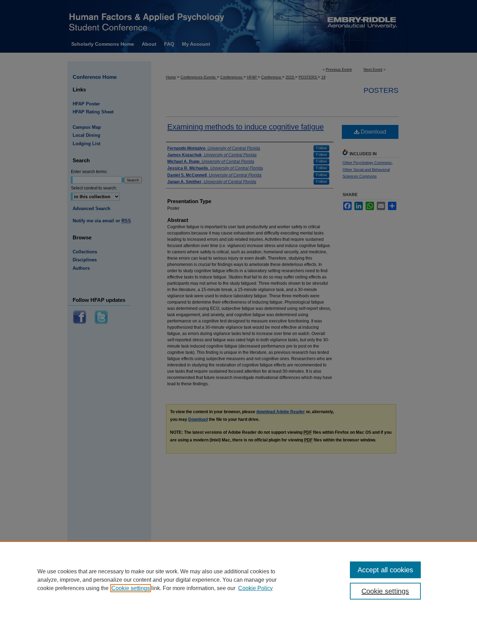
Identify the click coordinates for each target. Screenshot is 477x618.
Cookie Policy (255, 588)
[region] (238, 579)
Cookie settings (130, 588)
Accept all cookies (385, 570)
